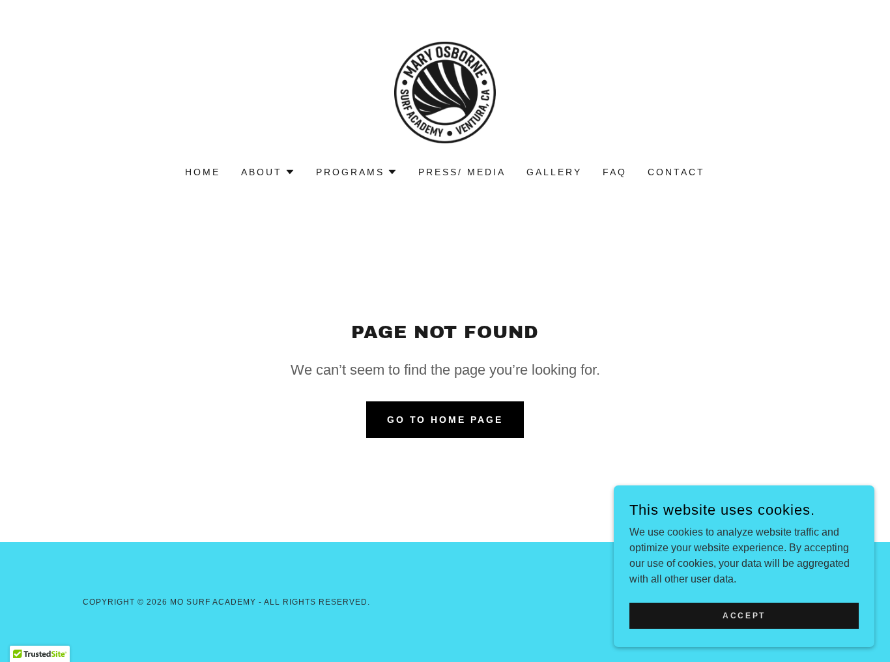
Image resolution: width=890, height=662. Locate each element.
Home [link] (202, 172)
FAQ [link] (615, 172)
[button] (268, 172)
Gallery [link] (554, 172)
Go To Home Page (445, 419)
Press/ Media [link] (462, 172)
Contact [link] (676, 172)
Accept (744, 615)
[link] (445, 91)
